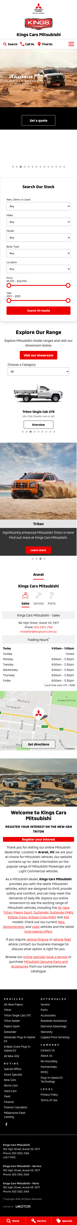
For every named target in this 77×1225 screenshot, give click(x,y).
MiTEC (44, 1072)
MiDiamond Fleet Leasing (14, 1114)
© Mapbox (69, 748)
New (61, 922)
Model (10, 230)
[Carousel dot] (13, 167)
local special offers (38, 931)
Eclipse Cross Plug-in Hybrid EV (17, 1048)
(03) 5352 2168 (43, 627)
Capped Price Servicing (55, 1037)
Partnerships (49, 1066)
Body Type (13, 246)
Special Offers (12, 1069)
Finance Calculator (15, 1107)
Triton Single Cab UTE (17, 1015)
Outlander (41, 912)
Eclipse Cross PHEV (42, 917)
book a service (57, 957)
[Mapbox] (10, 747)
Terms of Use (49, 1100)
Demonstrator (13, 926)
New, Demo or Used (18, 199)
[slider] (9, 285)
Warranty (47, 1031)
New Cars (10, 1080)
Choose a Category (22, 364)
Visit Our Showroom (38, 355)
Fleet (7, 1096)
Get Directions (38, 744)
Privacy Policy (49, 1094)
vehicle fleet (62, 939)
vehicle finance (37, 939)
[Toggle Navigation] (71, 44)
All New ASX (11, 1056)
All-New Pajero (13, 1004)
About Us (46, 1055)
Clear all (38, 193)
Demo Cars (11, 1085)
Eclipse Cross (17, 917)
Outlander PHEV (61, 912)
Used (35, 926)
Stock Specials (13, 1074)
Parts (44, 1009)
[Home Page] (38, 8)
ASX (66, 917)
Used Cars (10, 1091)
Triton (7, 1009)
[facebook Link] (6, 1124)
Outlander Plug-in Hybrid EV (19, 1039)
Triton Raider (12, 1020)
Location (12, 262)
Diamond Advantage (54, 1026)
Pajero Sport (23, 912)
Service (45, 1004)
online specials (34, 957)
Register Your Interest (38, 839)
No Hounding (49, 1061)
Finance (9, 1102)
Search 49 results (38, 310)
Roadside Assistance (54, 1020)
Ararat (38, 574)
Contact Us (48, 1050)
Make (10, 215)
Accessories (48, 1015)
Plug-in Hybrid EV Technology (52, 1079)
